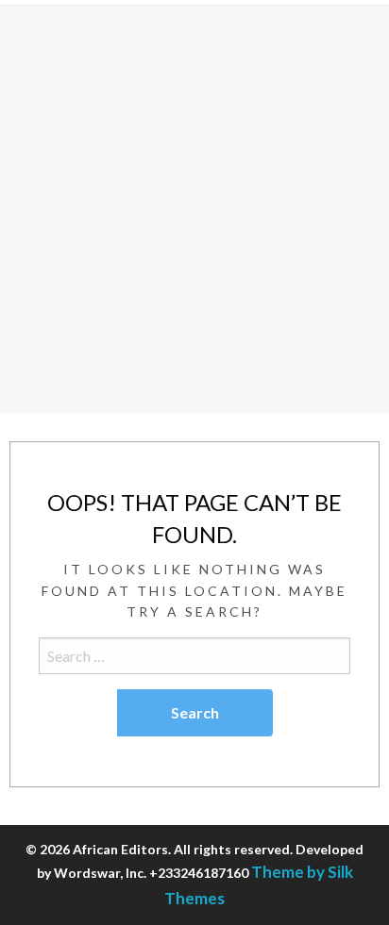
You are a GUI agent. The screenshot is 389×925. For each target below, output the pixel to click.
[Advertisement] (194, 209)
